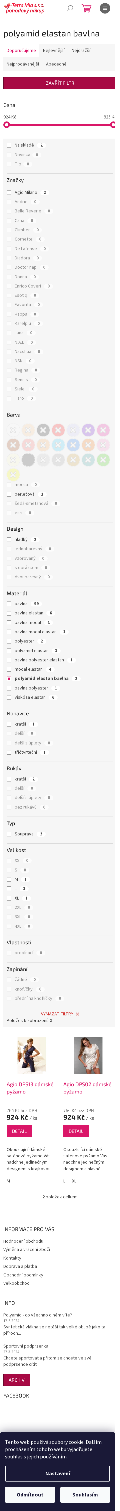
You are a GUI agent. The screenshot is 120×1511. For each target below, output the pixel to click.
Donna (25, 277)
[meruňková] (43, 445)
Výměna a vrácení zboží (26, 1249)
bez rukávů (30, 807)
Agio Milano (30, 192)
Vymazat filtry (57, 1014)
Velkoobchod (16, 1283)
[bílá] (13, 430)
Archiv (17, 1380)
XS (21, 860)
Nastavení (57, 1473)
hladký (25, 539)
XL (21, 898)
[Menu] (105, 8)
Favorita (27, 304)
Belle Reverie (32, 211)
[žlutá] (13, 474)
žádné (25, 979)
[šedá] (58, 460)
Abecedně (56, 64)
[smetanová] (13, 460)
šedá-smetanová (36, 503)
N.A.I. (24, 342)
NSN (23, 361)
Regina (26, 370)
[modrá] (73, 445)
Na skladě (29, 145)
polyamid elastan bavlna (46, 678)
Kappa (25, 314)
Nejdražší (81, 50)
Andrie (25, 202)
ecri (23, 513)
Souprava (28, 834)
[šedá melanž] (43, 460)
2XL (22, 907)
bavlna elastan (33, 613)
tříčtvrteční (30, 752)
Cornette (28, 239)
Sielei (24, 389)
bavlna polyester (36, 688)
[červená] (58, 430)
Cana (24, 220)
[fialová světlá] (73, 430)
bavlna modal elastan (40, 632)
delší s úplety (32, 743)
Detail (19, 1131)
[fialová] (88, 430)
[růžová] (103, 445)
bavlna (27, 603)
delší (24, 733)
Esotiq (25, 295)
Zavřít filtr (60, 83)
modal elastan (33, 669)
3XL (22, 916)
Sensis (26, 380)
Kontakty (12, 1258)
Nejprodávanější (23, 64)
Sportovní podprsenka (25, 1346)
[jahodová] (28, 445)
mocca (26, 484)
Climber (27, 230)
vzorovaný (29, 558)
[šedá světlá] (28, 460)
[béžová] (28, 430)
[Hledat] (70, 8)
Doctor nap (30, 267)
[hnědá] (13, 445)
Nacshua (27, 351)
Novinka (26, 155)
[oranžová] (88, 445)
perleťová (29, 494)
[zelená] (103, 460)
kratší (25, 724)
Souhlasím (85, 1494)
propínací (28, 953)
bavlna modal (32, 622)
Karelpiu (27, 323)
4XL (22, 926)
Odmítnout (30, 1494)
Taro (24, 398)
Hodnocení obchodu (23, 1241)
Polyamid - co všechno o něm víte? (37, 1315)
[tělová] (73, 460)
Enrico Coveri (32, 286)
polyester (29, 641)
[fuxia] (103, 430)
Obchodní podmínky (23, 1275)
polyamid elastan (36, 650)
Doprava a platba (20, 1266)
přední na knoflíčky (38, 998)
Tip (22, 164)
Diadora (27, 258)
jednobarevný (33, 549)
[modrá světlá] (58, 445)
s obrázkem (31, 567)
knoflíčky (28, 989)
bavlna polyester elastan (44, 660)
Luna (23, 333)
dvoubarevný (32, 577)
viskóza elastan (34, 697)
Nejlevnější (54, 50)
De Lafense (30, 248)
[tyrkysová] (88, 460)
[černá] (43, 430)
